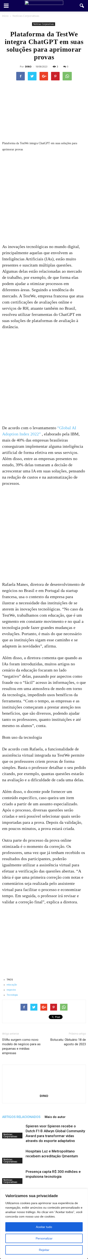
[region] (44, 1224)
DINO (28, 66)
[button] (82, 5)
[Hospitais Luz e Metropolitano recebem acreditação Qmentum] (12, 1156)
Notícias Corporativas (43, 24)
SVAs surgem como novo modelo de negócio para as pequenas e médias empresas (21, 1046)
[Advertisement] (44, 198)
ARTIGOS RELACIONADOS (21, 1117)
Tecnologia (12, 995)
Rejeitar (44, 1250)
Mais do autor (55, 1117)
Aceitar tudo (44, 1227)
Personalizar (44, 1238)
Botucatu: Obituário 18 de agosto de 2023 (68, 1042)
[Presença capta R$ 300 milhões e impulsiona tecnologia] (12, 1176)
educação (12, 984)
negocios (11, 989)
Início (5, 16)
